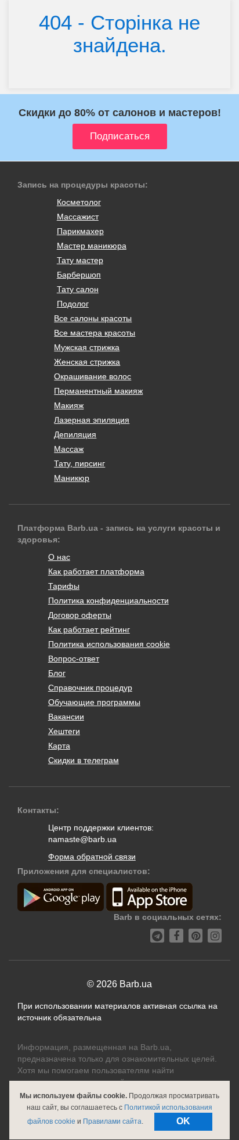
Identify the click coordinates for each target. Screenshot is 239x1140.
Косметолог (79, 202)
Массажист (78, 216)
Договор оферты (79, 615)
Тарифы (63, 586)
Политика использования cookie (109, 644)
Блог (57, 673)
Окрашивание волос (92, 376)
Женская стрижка (87, 361)
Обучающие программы (94, 702)
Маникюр (71, 478)
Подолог (73, 303)
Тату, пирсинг (79, 463)
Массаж (69, 449)
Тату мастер (80, 260)
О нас (59, 557)
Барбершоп (79, 274)
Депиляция (75, 434)
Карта (59, 745)
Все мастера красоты (94, 332)
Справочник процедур (90, 687)
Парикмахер (80, 231)
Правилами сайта (112, 1121)
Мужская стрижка (86, 347)
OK (183, 1121)
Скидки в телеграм (83, 760)
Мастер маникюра (91, 245)
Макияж (69, 405)
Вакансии (66, 716)
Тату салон (78, 289)
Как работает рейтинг (89, 629)
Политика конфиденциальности (108, 600)
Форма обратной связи (92, 856)
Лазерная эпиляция (91, 420)
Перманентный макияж (98, 390)
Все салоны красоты (93, 318)
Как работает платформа (96, 571)
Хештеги (64, 731)
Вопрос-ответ (73, 658)
